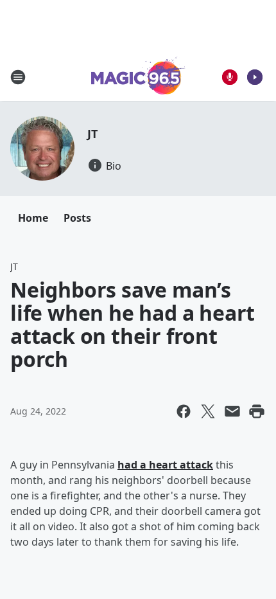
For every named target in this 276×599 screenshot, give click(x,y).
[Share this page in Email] (232, 411)
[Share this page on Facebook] (184, 411)
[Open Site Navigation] (18, 77)
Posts (77, 218)
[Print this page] (257, 411)
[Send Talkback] (229, 77)
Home (33, 218)
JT (92, 133)
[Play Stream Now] (255, 77)
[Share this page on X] (208, 411)
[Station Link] (138, 77)
